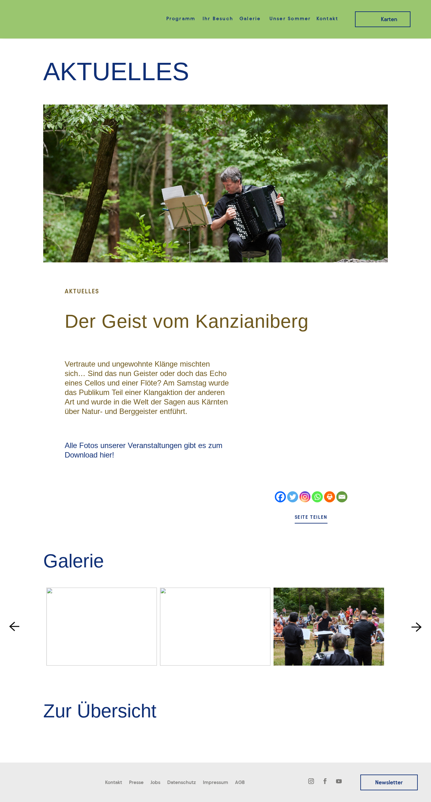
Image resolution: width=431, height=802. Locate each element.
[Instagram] (304, 496)
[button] (14, 627)
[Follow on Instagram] (311, 781)
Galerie (250, 18)
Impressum (215, 782)
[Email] (341, 496)
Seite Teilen (311, 517)
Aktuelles (82, 291)
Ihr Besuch (218, 18)
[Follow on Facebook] (325, 781)
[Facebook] (280, 496)
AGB (240, 782)
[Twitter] (292, 496)
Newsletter (389, 782)
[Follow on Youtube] (339, 781)
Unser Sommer (290, 18)
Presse (136, 782)
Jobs (155, 782)
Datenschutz (181, 782)
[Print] (329, 496)
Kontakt (327, 18)
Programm (181, 18)
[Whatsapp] (317, 496)
